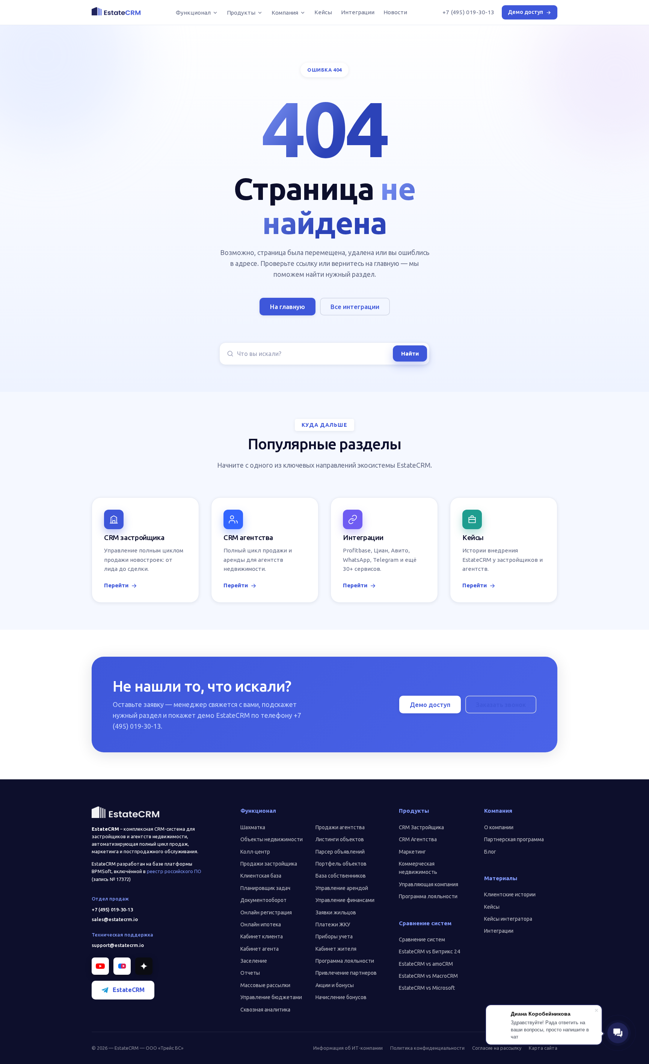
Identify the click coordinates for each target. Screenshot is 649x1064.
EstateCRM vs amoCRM (426, 964)
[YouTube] (100, 966)
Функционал (193, 12)
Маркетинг (412, 852)
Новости (395, 12)
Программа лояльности (344, 961)
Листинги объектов (339, 839)
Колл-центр (255, 852)
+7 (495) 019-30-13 (468, 12)
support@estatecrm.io (118, 945)
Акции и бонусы (334, 985)
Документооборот (263, 900)
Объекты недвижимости (271, 839)
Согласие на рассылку (496, 1047)
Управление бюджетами (271, 997)
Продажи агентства (340, 827)
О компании (498, 827)
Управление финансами (344, 900)
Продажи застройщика (268, 864)
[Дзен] (143, 966)
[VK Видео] (122, 966)
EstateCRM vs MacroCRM (428, 976)
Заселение (253, 961)
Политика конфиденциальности (427, 1047)
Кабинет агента (259, 949)
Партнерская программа (514, 839)
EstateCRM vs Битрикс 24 (429, 951)
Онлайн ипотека (260, 924)
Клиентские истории (510, 894)
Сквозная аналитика (265, 1010)
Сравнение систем (422, 939)
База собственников (340, 876)
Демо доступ (525, 12)
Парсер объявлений (340, 852)
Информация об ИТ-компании (348, 1047)
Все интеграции (355, 306)
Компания (285, 12)
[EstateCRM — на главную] (116, 11)
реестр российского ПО (174, 871)
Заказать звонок (501, 704)
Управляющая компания (428, 884)
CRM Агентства (418, 839)
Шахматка (252, 827)
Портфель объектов (341, 864)
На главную (287, 306)
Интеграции (357, 12)
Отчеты (250, 973)
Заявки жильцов (335, 912)
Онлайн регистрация (266, 912)
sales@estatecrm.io (115, 919)
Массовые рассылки (265, 985)
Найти (410, 353)
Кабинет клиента (261, 936)
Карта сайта (543, 1047)
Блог (490, 852)
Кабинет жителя (335, 949)
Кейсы (323, 12)
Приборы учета (334, 936)
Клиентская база (260, 876)
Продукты (241, 12)
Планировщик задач (265, 888)
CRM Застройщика (421, 827)
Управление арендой (341, 888)
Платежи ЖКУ (332, 924)
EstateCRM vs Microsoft (427, 988)
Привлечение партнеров (346, 973)
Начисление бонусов (341, 997)
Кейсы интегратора (508, 919)
